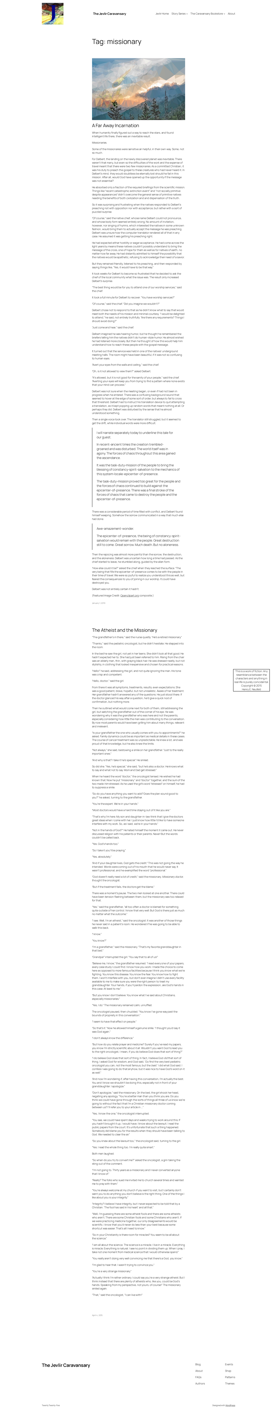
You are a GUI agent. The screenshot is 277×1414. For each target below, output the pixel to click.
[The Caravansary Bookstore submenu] (224, 14)
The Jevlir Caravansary (109, 14)
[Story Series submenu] (187, 14)
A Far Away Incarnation (115, 125)
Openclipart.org (129, 595)
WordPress (230, 1405)
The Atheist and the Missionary (124, 630)
